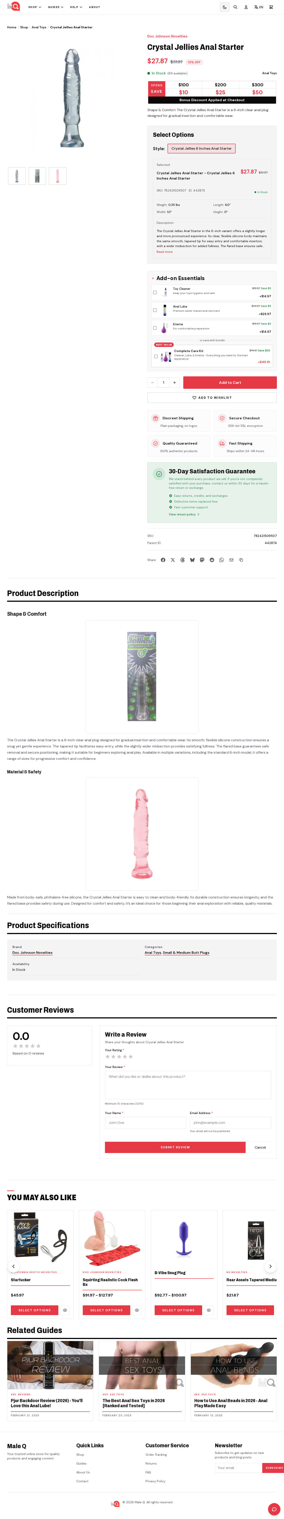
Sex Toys (117, 1394)
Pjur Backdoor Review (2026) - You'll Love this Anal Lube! (47, 1403)
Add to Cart (230, 382)
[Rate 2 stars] (113, 1056)
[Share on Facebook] (163, 560)
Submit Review (175, 1147)
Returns (151, 1463)
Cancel (260, 1147)
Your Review (115, 1067)
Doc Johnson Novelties (167, 36)
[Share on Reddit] (212, 560)
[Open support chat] (274, 1509)
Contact (82, 1481)
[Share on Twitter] (173, 560)
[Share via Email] (231, 560)
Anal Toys (39, 27)
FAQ (148, 1472)
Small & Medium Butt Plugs (186, 952)
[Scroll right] (270, 1266)
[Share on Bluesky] (192, 560)
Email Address (201, 1113)
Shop (32, 7)
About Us (83, 1472)
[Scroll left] (13, 1266)
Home (11, 27)
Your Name (114, 1113)
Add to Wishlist (215, 398)
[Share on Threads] (183, 560)
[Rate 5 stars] (130, 1056)
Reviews (24, 1394)
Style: (159, 148)
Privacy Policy (156, 1481)
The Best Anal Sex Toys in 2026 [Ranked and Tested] (134, 1403)
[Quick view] (65, 1310)
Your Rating (114, 1050)
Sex (13, 1394)
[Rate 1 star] (107, 1056)
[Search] (235, 7)
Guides (54, 7)
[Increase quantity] (174, 382)
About (94, 7)
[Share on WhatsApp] (222, 560)
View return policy (182, 514)
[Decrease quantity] (152, 382)
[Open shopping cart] (271, 7)
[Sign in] (246, 7)
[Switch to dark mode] (225, 7)
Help (74, 7)
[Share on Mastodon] (202, 560)
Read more (165, 252)
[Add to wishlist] (67, 1260)
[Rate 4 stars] (125, 1056)
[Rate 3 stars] (119, 1056)
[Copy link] (241, 560)
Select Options (34, 1310)
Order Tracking (156, 1455)
